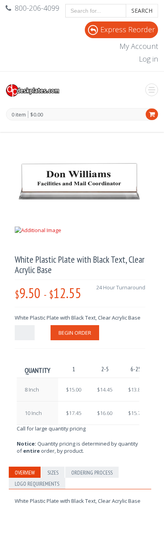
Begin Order (75, 332)
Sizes (53, 472)
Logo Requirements (37, 483)
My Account (138, 46)
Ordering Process (92, 472)
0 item (19, 115)
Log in (148, 59)
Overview (25, 472)
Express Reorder (127, 29)
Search (141, 10)
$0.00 (36, 114)
